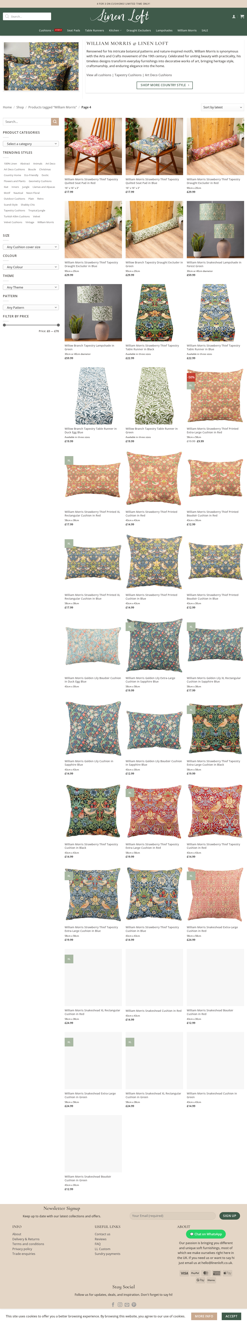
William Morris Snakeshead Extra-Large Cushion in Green (90, 1095)
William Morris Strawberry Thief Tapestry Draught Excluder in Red (213, 181)
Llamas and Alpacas (44, 187)
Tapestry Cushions (128, 75)
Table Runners (94, 30)
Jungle (25, 187)
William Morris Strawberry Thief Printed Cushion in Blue (151, 596)
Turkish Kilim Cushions (17, 216)
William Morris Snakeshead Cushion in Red (154, 1010)
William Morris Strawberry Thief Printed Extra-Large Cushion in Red (213, 430)
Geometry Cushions (40, 181)
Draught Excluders (139, 30)
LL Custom (102, 1249)
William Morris (187, 30)
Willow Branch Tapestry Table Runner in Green (152, 430)
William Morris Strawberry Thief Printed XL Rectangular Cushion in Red (92, 513)
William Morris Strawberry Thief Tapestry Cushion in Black (91, 846)
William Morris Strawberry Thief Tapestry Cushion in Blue (152, 929)
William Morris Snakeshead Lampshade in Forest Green (214, 264)
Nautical (18, 193)
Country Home (12, 175)
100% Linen (10, 163)
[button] (234, 16)
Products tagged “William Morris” (52, 107)
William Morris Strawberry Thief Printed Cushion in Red (151, 513)
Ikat (6, 187)
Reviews (101, 1239)
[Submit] (55, 121)
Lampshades (164, 30)
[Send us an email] (127, 1305)
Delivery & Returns (26, 1239)
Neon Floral (33, 193)
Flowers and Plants (14, 181)
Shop (20, 107)
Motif (7, 193)
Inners (15, 187)
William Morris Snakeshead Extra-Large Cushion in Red (212, 929)
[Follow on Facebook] (113, 1305)
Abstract (25, 163)
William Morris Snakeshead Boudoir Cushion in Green (88, 1178)
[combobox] (31, 143)
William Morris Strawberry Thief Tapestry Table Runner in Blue (213, 347)
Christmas (45, 169)
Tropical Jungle (36, 210)
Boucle (32, 169)
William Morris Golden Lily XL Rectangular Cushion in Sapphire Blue (214, 679)
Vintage (29, 222)
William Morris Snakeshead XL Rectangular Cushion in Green (153, 1095)
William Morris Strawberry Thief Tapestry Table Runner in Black (152, 347)
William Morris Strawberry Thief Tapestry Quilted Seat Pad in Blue (152, 181)
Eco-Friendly (31, 175)
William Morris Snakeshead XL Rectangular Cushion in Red (92, 1012)
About (16, 1234)
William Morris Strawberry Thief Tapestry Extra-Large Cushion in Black (213, 763)
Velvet (36, 216)
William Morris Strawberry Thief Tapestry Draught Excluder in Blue (91, 264)
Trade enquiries (23, 1254)
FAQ (98, 1244)
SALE (205, 30)
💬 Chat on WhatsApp (206, 1234)
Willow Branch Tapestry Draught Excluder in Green (154, 264)
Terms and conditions (28, 1244)
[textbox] (30, 144)
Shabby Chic (28, 204)
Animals (37, 163)
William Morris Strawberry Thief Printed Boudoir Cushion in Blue (213, 596)
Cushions (45, 30)
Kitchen (114, 30)
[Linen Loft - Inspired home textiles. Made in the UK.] (123, 16)
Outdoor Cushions (14, 198)
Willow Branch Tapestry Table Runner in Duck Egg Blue (91, 430)
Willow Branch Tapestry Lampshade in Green (89, 347)
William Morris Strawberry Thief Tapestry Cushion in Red (213, 846)
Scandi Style (11, 204)
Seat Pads (73, 30)
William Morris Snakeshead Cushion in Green (212, 1095)
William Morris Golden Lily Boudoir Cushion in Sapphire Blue (154, 763)
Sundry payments (107, 1254)
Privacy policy (22, 1249)
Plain (31, 198)
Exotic (45, 175)
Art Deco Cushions (158, 75)
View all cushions (98, 75)
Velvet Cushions (13, 222)
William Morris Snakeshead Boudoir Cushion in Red (210, 1012)
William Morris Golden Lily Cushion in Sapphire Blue (89, 763)
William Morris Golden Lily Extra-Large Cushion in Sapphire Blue (150, 679)
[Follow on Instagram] (120, 1305)
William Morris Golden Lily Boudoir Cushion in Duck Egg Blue (93, 679)
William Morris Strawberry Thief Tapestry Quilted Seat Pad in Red (91, 181)
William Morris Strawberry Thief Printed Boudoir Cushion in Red (213, 513)
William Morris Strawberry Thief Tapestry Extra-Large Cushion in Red (152, 846)
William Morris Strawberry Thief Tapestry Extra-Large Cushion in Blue (91, 929)
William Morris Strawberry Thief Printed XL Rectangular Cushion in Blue (92, 596)
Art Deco (50, 163)
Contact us (102, 1234)
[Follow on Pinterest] (134, 1305)
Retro (40, 198)
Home (7, 107)
